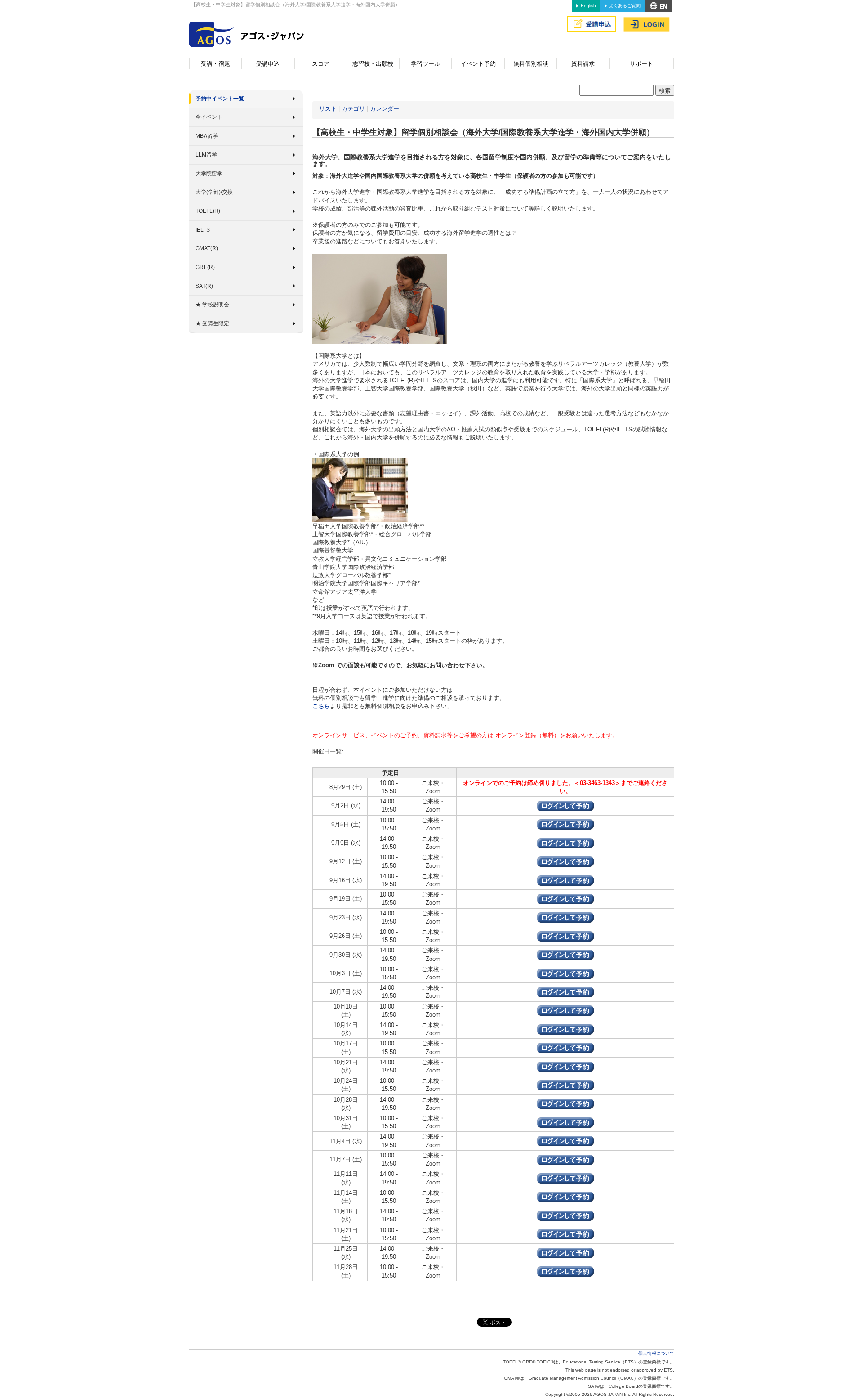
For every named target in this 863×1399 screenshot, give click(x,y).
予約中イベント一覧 (220, 98)
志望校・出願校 (372, 63)
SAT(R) (204, 286)
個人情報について (656, 1353)
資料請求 (583, 63)
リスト (328, 108)
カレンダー (384, 108)
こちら (321, 706)
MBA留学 (207, 136)
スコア (320, 63)
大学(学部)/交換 (214, 192)
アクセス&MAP (658, 6)
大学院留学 (209, 173)
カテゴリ (353, 108)
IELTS (203, 230)
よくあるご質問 (625, 5)
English (588, 5)
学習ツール (425, 63)
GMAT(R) (207, 248)
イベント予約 (478, 63)
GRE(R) (205, 267)
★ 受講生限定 (212, 323)
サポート (641, 63)
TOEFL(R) (208, 211)
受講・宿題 (215, 63)
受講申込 (268, 63)
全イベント (209, 117)
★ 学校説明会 (212, 304)
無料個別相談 (530, 63)
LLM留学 (206, 155)
